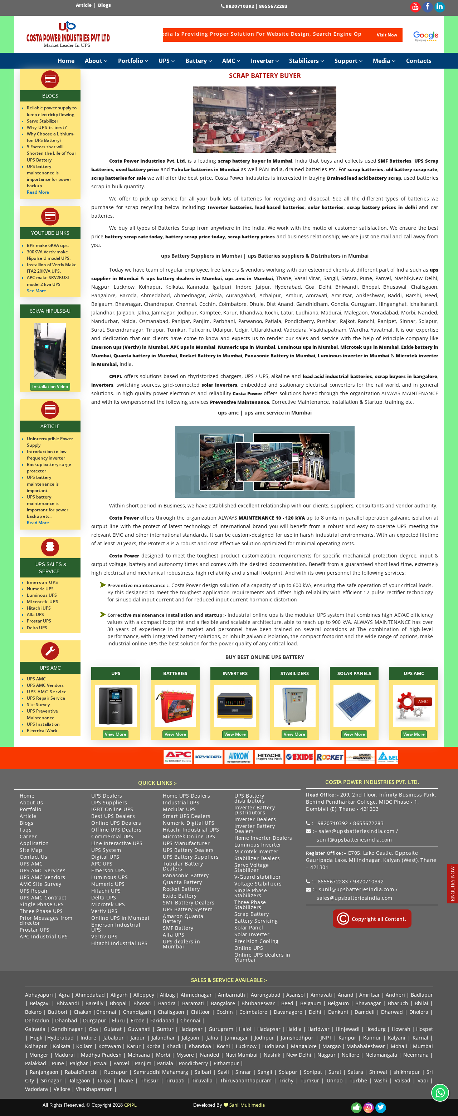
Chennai (106, 1011)
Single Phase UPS (42, 905)
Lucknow (246, 1046)
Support (347, 61)
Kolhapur (36, 1046)
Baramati (193, 1003)
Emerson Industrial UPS (115, 927)
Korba (153, 1046)
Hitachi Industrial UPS (119, 944)
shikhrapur (407, 1071)
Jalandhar (163, 1037)
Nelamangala (381, 1054)
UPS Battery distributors (249, 798)
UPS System (106, 850)
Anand (346, 994)
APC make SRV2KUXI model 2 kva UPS (48, 280)
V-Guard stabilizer (257, 877)
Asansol (295, 994)
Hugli (36, 1037)
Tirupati (175, 1080)
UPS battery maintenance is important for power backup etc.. (47, 506)
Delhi (315, 1011)
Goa (93, 1029)
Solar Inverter (251, 935)
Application (34, 844)
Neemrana (416, 1054)
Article (84, 5)
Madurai (64, 1054)
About (94, 61)
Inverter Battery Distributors (254, 810)
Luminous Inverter (258, 845)
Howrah (401, 1029)
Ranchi (89, 1071)
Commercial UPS (112, 837)
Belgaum (310, 1003)
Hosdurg (375, 1029)
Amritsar (369, 994)
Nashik (272, 1054)
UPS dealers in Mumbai (181, 944)
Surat (334, 1071)
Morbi (163, 1054)
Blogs (105, 5)
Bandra (167, 1003)
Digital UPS (105, 857)
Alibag (167, 994)
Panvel (121, 1063)
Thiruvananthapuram (246, 1080)
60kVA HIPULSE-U (50, 310)
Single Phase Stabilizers (250, 893)
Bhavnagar (368, 1003)
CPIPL (130, 1105)
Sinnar (243, 1071)
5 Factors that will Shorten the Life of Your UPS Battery (51, 153)
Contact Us (33, 857)
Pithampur (226, 1063)
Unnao (334, 1080)
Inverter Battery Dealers (254, 829)
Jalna (212, 1037)
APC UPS (102, 864)
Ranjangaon (44, 1071)
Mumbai (423, 1046)
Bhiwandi (68, 1003)
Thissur (150, 1080)
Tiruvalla (202, 1080)
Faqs (25, 830)
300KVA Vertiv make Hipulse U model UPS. (48, 255)
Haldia (294, 1029)
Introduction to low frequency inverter (47, 454)
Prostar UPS (35, 930)
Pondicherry (193, 1063)
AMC (229, 61)
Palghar (79, 1063)
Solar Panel (248, 928)
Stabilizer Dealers (257, 859)
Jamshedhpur (297, 1037)
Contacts (419, 61)
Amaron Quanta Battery (183, 919)
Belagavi (40, 1003)
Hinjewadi (348, 1029)
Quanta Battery (182, 883)
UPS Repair (34, 891)
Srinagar (51, 1080)
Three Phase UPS (41, 911)
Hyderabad (60, 1037)
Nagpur (326, 1054)
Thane (125, 1080)
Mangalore (304, 1046)
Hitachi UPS (106, 891)
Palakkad (35, 1063)
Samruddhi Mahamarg (161, 1071)
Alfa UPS (173, 935)
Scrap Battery (251, 914)
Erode (138, 1020)
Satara (355, 1071)
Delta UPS (103, 898)
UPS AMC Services (42, 871)
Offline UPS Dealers (116, 830)
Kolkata (61, 1046)
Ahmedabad (90, 994)
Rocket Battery (181, 889)
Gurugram (221, 1029)
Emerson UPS (108, 871)
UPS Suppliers (109, 803)
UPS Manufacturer (186, 844)
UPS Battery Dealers (188, 850)
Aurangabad (266, 994)
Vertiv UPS (104, 911)
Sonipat (313, 1071)
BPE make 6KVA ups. (48, 245)
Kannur (372, 1037)
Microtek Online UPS (189, 837)
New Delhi (298, 1054)
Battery (196, 61)
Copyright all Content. (378, 919)
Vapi (423, 1080)
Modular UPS (179, 810)
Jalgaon (190, 1037)
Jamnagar (236, 1037)
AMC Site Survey (41, 884)
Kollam (84, 1046)
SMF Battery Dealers (189, 903)
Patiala (165, 1063)
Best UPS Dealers (113, 816)
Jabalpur (113, 1037)
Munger (38, 1054)
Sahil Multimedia (246, 1105)
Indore (88, 1037)
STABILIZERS (295, 673)
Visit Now (387, 35)
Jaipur (138, 1037)
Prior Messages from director (46, 921)
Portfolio (131, 61)
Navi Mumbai (241, 1054)
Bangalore (223, 1003)
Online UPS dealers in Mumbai (262, 957)
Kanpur (347, 1037)
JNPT (326, 1037)
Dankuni (338, 1011)
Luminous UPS (109, 878)
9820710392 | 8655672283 (256, 6)
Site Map (31, 850)
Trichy (286, 1080)
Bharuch (398, 1003)
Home (66, 61)
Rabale (73, 1071)
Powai (101, 1063)
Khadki (174, 1046)
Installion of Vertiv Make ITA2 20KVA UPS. (52, 268)
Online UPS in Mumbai (120, 918)
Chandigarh (137, 1011)
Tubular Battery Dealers (183, 866)
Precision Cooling (256, 941)
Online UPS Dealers (116, 823)
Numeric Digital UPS (189, 823)
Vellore (62, 1089)
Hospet (424, 1029)
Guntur (165, 1029)
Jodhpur (264, 1037)
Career (28, 837)
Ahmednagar (196, 994)
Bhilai (421, 1003)
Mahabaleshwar (365, 1046)
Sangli (265, 1071)
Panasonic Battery (186, 876)
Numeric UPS (108, 884)
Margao (331, 1046)
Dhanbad (66, 1020)
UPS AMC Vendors (42, 878)
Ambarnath (231, 994)
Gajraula (35, 1029)
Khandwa (200, 1046)
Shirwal (378, 1071)
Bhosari (142, 1003)
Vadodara (36, 1089)
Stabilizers (304, 61)
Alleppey (143, 994)
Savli (223, 1071)
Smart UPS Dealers (187, 816)
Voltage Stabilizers (258, 884)
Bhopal (118, 1003)
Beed (287, 1003)
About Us (31, 803)
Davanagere (288, 1011)
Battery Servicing (256, 921)
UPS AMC (414, 673)
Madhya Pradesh (101, 1054)
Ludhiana (273, 1046)
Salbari (203, 1071)
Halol (245, 1029)
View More (115, 734)
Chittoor (200, 1011)
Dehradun (37, 1020)
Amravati (321, 994)
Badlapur (422, 994)
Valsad (402, 1080)
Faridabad (162, 1020)
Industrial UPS (181, 803)
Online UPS (248, 948)
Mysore (185, 1054)
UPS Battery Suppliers (191, 857)
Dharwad (392, 1011)
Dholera (418, 1011)
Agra (64, 994)
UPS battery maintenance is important (43, 483)
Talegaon (79, 1080)
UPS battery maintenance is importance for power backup (49, 176)
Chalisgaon (171, 1011)
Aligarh (119, 994)
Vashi (380, 1080)
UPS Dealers (106, 796)
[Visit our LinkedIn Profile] (439, 6)
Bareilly (94, 1003)
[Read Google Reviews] (425, 36)
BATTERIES (175, 673)
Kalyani (396, 1037)
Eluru (118, 1020)
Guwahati (140, 1029)
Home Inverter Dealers (263, 838)
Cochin (224, 1011)
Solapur (288, 1071)
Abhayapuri (39, 994)
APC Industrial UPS (44, 937)
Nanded (209, 1054)
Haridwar (318, 1029)
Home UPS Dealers (186, 796)
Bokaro (33, 1011)
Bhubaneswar (258, 1003)
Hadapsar (191, 1029)
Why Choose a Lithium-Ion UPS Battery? (50, 137)
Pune (58, 1063)
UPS (165, 61)
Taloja (104, 1080)
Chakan (83, 1011)
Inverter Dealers (255, 820)
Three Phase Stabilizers (250, 905)
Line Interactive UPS (116, 844)
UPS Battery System (188, 910)
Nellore (350, 1054)
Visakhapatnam (94, 1089)
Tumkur (310, 1080)
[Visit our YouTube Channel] (415, 6)
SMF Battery (178, 928)
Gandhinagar (67, 1029)
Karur (134, 1046)
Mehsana (139, 1054)
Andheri (395, 994)
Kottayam (109, 1046)
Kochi (223, 1046)
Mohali (399, 1046)
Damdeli (365, 1011)
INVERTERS (235, 673)
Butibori (57, 1011)
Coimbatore (253, 1011)
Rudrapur (115, 1071)
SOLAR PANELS (354, 673)
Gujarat (113, 1029)
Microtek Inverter (256, 852)
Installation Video (50, 386)
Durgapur (94, 1020)
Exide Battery (180, 896)
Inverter (263, 61)
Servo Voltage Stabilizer (251, 868)
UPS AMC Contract (43, 898)
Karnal (420, 1037)
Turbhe (358, 1080)
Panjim (143, 1063)
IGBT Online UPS (112, 810)
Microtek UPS (108, 905)
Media (382, 61)
